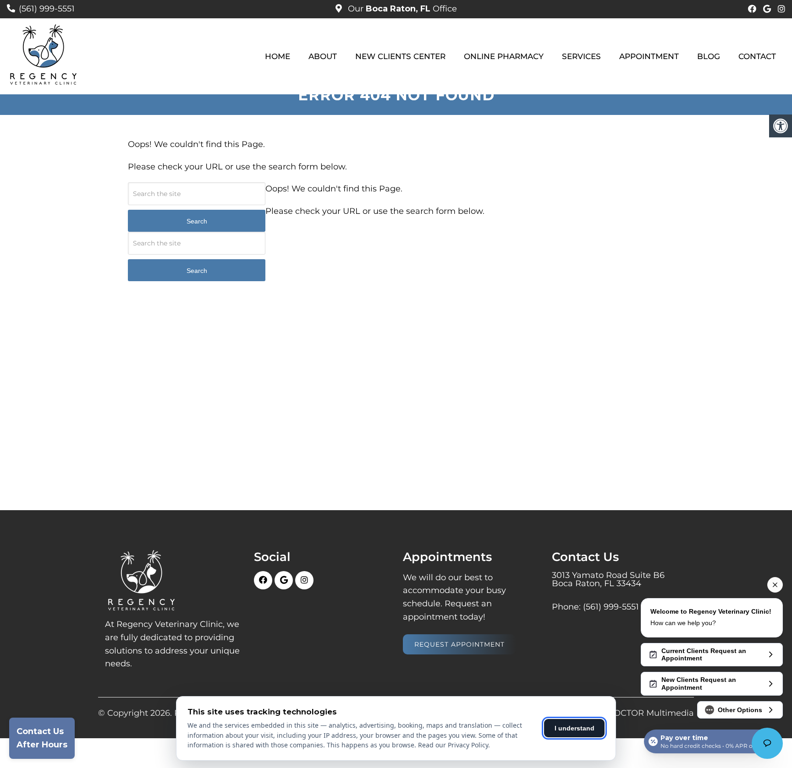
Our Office (401, 9)
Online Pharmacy (504, 56)
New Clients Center (400, 56)
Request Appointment (459, 644)
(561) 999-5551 (47, 9)
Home (277, 56)
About (322, 56)
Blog (708, 56)
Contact (757, 56)
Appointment (649, 56)
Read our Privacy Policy (453, 745)
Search (197, 221)
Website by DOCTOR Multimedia (626, 713)
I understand (574, 728)
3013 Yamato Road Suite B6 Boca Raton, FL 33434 (608, 579)
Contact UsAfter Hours (41, 738)
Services (581, 56)
